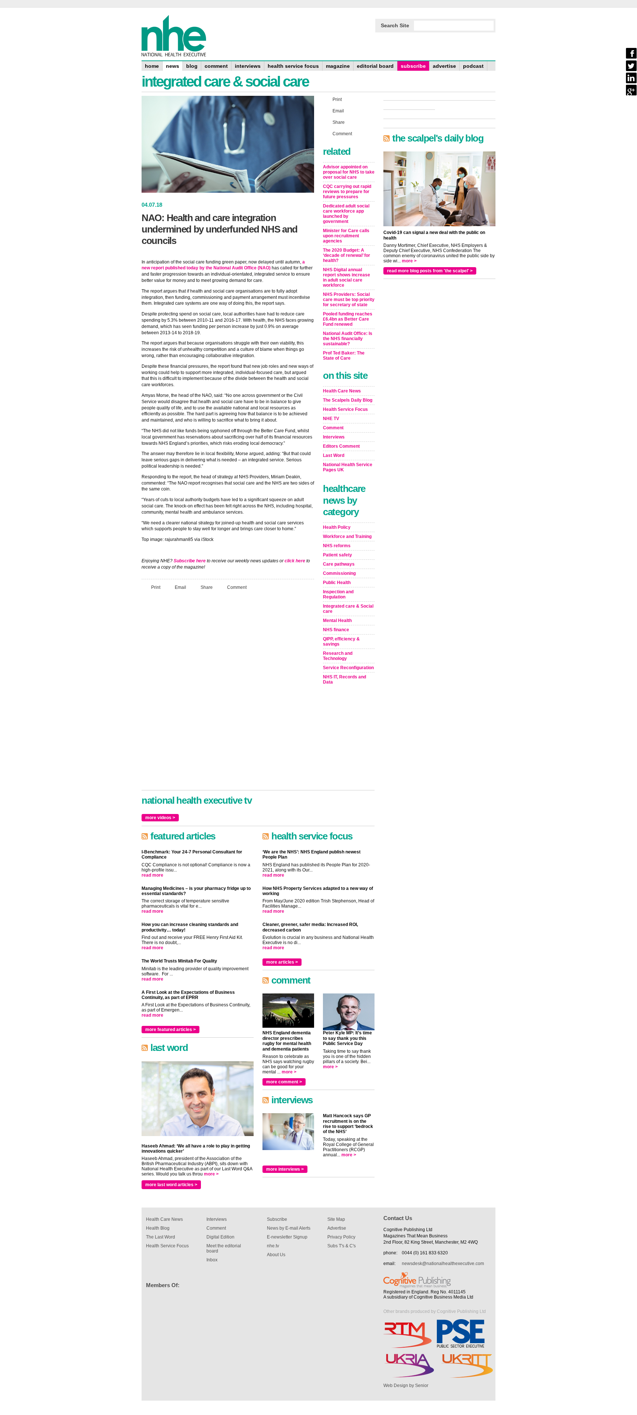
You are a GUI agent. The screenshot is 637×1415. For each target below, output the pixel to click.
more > (211, 1174)
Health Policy (337, 527)
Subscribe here (190, 560)
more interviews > (285, 1169)
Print (155, 587)
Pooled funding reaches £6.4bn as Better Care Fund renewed (347, 319)
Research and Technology (337, 656)
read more (152, 875)
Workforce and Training (347, 536)
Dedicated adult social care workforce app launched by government (346, 213)
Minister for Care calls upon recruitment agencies (346, 236)
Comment (237, 587)
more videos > (160, 817)
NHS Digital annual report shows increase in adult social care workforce (346, 277)
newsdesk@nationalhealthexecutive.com (443, 1263)
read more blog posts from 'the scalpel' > (430, 270)
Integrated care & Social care (348, 609)
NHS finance (336, 629)
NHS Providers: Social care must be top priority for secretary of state (349, 299)
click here (295, 560)
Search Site (395, 25)
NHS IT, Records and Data (344, 679)
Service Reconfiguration (348, 667)
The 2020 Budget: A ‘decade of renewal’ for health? (346, 255)
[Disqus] (228, 693)
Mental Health (337, 620)
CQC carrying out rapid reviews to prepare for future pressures (347, 191)
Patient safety (337, 555)
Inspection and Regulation (338, 594)
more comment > (284, 1081)
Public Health (337, 582)
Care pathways (339, 564)
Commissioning (339, 573)
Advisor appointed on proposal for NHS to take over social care (349, 172)
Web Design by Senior (405, 1385)
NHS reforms (337, 545)
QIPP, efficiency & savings (341, 641)
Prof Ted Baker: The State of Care (344, 355)
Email (180, 587)
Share (207, 587)
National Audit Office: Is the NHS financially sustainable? (347, 338)
